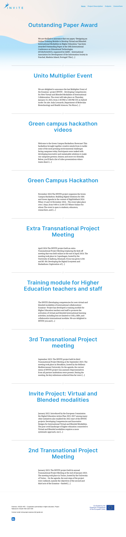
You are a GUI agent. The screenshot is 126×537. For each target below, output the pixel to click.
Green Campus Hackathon (63, 180)
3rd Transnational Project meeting (63, 342)
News (83, 6)
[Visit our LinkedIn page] (36, 519)
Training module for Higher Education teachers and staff (63, 285)
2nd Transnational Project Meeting (63, 453)
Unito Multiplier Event (63, 75)
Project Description (95, 6)
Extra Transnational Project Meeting (63, 231)
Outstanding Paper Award (63, 25)
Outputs (108, 6)
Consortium (118, 6)
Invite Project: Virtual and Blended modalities (63, 396)
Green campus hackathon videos (63, 126)
